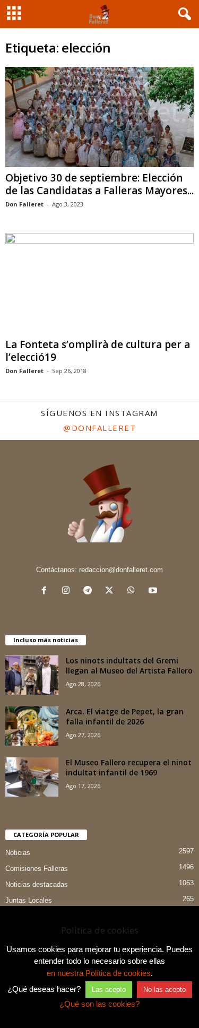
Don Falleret (24, 204)
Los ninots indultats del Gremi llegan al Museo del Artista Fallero (129, 665)
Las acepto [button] (109, 990)
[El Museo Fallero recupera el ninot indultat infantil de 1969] (31, 777)
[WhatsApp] (133, 591)
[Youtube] (154, 591)
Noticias (17, 853)
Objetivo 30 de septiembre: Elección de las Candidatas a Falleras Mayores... (99, 184)
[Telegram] (90, 591)
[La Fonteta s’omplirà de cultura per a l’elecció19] (99, 283)
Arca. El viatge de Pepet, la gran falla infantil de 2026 (125, 716)
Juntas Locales (28, 900)
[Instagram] (68, 591)
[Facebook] (46, 591)
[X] (112, 591)
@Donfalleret (99, 427)
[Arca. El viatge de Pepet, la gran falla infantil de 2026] (31, 726)
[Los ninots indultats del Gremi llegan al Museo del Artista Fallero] (31, 675)
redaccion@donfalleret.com (121, 570)
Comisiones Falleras (36, 868)
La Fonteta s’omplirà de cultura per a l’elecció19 (97, 351)
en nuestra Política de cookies (99, 973)
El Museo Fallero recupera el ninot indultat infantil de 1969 (129, 767)
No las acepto (164, 990)
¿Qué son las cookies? (99, 1003)
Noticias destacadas (36, 884)
